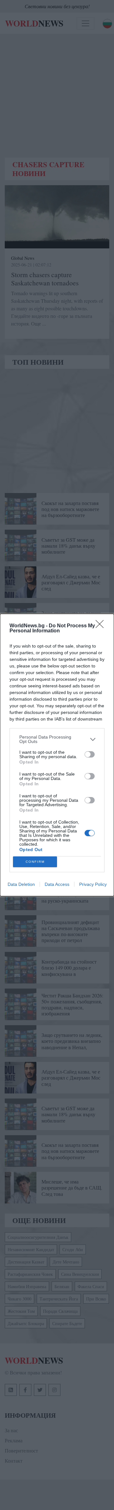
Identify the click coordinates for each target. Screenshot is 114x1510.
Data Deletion (21, 884)
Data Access (57, 884)
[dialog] (57, 755)
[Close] (102, 626)
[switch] (90, 754)
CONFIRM (35, 861)
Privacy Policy (93, 884)
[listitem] (57, 739)
